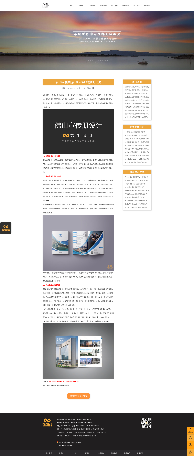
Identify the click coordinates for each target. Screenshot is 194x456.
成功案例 (114, 6)
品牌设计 (81, 6)
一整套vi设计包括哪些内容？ (135, 132)
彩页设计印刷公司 (89, 436)
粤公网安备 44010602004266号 (69, 442)
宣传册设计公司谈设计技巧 (134, 187)
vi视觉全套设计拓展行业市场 (135, 184)
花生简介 (136, 6)
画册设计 (103, 6)
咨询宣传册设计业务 (78, 396)
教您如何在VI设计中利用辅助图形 (137, 139)
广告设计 (92, 6)
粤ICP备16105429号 (66, 445)
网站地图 (114, 453)
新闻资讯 (125, 6)
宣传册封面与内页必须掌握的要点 (137, 149)
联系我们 (147, 6)
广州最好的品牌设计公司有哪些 (136, 135)
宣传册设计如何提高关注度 (134, 197)
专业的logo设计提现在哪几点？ (136, 194)
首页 (72, 6)
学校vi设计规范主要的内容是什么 (136, 177)
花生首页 (49, 453)
